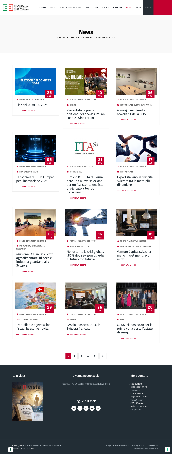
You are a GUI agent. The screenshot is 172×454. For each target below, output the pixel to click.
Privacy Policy (138, 445)
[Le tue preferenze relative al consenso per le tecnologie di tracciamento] (167, 449)
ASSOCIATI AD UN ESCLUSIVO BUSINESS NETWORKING (86, 384)
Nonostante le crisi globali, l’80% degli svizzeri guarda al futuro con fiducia (85, 255)
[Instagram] (98, 408)
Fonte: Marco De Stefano (81, 167)
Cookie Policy (152, 445)
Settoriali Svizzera (79, 246)
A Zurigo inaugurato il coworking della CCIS (132, 112)
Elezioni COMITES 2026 (31, 105)
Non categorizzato (28, 172)
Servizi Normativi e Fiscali (70, 7)
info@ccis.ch (134, 390)
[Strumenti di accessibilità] (10, 449)
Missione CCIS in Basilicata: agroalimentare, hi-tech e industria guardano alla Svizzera (35, 259)
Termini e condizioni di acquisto (145, 448)
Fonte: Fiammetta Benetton (82, 100)
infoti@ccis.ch (135, 409)
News (128, 7)
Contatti (138, 7)
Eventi (95, 7)
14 (95, 356)
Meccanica (21, 249)
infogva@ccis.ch (136, 400)
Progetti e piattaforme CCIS (117, 445)
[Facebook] (73, 408)
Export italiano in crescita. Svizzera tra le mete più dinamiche (135, 181)
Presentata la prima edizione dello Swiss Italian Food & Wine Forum (86, 114)
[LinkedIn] (86, 408)
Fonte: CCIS (24, 100)
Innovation (146, 105)
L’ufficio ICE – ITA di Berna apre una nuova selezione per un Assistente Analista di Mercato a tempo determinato (85, 184)
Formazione (117, 7)
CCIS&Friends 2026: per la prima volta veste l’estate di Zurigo (135, 328)
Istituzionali (41, 100)
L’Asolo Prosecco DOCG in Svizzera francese (83, 327)
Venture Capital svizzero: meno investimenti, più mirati (134, 255)
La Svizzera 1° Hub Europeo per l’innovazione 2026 (35, 179)
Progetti (105, 7)
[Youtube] (92, 408)
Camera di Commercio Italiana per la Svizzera (42, 445)
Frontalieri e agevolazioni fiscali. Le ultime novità (33, 327)
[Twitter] (79, 408)
